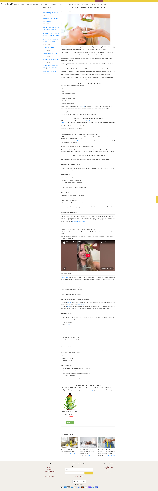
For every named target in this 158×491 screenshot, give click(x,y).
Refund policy (49, 474)
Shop (80, 0)
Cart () (113, 0)
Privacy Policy (108, 468)
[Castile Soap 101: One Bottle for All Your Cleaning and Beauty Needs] (69, 442)
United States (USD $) (78, 481)
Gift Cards (103, 4)
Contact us (109, 471)
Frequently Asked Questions (49, 471)
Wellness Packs (95, 4)
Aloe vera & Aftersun (19, 4)
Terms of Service (49, 473)
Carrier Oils (44, 4)
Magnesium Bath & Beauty (73, 4)
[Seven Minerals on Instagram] (157, 202)
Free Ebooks (49, 469)
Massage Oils (53, 4)
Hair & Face (61, 4)
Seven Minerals (80, 484)
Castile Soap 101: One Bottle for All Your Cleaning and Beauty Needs (69, 450)
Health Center (99, 0)
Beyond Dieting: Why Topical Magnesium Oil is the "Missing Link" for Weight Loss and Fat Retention (51, 27)
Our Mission (49, 467)
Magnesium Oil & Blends (33, 4)
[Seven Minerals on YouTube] (157, 199)
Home (76, 0)
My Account (109, 472)
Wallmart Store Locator (49, 476)
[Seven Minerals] (7, 4)
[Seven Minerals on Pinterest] (157, 200)
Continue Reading (74, 454)
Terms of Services (108, 470)
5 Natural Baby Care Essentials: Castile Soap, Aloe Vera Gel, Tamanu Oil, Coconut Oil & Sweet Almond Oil (51, 41)
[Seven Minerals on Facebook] (157, 197)
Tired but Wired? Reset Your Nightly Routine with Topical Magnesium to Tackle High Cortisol (50, 20)
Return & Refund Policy (108, 467)
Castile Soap (85, 4)
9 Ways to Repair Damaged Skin (49, 71)
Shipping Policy (108, 466)
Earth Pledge (91, 0)
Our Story (85, 0)
